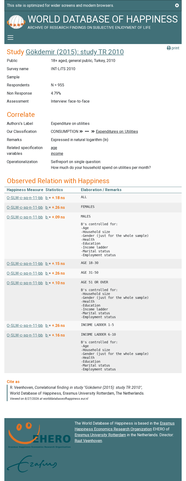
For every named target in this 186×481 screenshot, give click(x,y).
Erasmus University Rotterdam (100, 435)
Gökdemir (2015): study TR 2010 (75, 52)
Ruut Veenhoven (88, 440)
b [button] (47, 197)
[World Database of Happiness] (16, 21)
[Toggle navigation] (10, 37)
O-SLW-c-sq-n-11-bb (25, 197)
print (175, 48)
